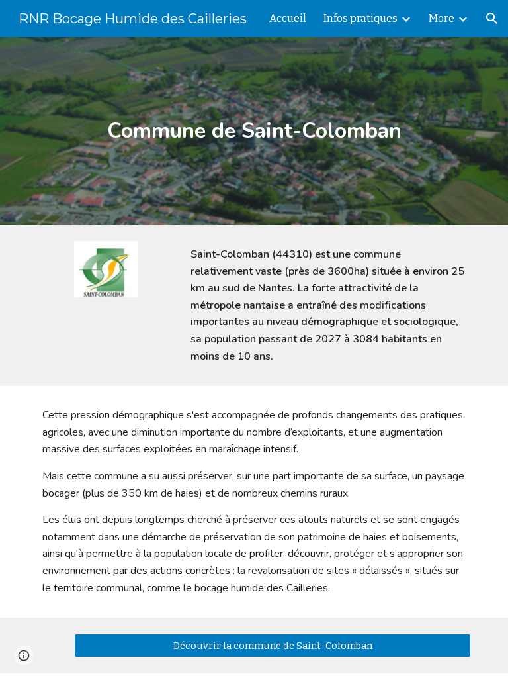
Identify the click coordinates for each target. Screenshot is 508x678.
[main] (253, 131)
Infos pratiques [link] (360, 18)
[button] (492, 18)
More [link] (441, 18)
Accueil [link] (287, 18)
